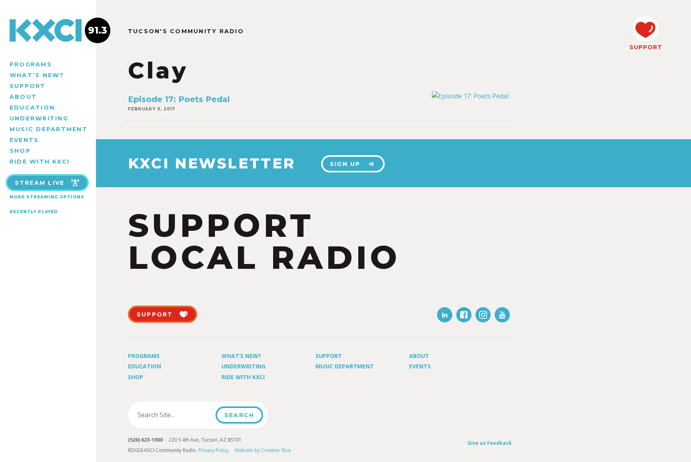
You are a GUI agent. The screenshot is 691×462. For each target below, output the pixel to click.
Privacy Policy (213, 450)
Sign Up (345, 164)
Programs (31, 64)
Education (32, 107)
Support (28, 86)
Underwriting (39, 118)
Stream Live (40, 182)
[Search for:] (174, 414)
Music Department (49, 129)
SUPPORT (645, 47)
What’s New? (37, 75)
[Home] (48, 30)
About (23, 96)
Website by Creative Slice (263, 450)
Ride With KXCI (40, 161)
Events (24, 140)
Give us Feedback (489, 443)
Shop (20, 150)
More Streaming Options (47, 197)
